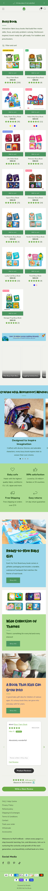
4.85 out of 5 (30, 780)
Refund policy (7, 809)
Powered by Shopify (24, 885)
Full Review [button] (13, 762)
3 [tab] (25, 458)
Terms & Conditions (10, 816)
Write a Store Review (24, 789)
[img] (14, 728)
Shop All (13, 580)
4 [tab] (27, 458)
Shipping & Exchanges (11, 813)
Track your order (8, 824)
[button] (10, 82)
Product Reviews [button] (24, 770)
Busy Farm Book (20, 724)
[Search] (45, 9)
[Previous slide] (4, 747)
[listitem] (24, 3)
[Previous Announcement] (3, 3)
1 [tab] (20, 458)
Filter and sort (11, 45)
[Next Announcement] (44, 3)
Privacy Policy (7, 805)
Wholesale (6, 828)
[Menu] (3, 9)
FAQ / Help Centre (9, 801)
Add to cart (12, 112)
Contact (5, 820)
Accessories (7, 832)
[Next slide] (44, 747)
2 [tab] (22, 458)
